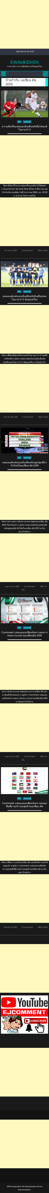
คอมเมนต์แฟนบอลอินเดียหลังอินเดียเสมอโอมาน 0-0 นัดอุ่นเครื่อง (25, 298)
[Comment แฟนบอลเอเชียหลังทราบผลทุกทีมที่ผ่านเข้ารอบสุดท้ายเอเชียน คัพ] (24, 780)
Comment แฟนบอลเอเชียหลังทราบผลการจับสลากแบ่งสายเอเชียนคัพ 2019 (24, 634)
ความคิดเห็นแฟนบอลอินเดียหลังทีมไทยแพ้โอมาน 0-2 (24, 128)
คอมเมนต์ (27, 122)
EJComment (27, 250)
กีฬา (19, 122)
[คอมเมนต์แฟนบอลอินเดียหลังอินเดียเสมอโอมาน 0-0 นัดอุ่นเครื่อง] (24, 274)
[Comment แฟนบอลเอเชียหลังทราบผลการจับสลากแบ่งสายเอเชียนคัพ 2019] (24, 610)
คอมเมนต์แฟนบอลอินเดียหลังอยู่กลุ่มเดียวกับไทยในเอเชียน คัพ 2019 (24, 464)
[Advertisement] (24, 24)
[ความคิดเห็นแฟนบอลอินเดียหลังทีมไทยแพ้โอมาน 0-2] (24, 103)
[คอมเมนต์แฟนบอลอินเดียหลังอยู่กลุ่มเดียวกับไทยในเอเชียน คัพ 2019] (24, 440)
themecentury (24, 1189)
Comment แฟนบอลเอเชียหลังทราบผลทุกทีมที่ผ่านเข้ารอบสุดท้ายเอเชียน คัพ (24, 805)
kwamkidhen (24, 62)
